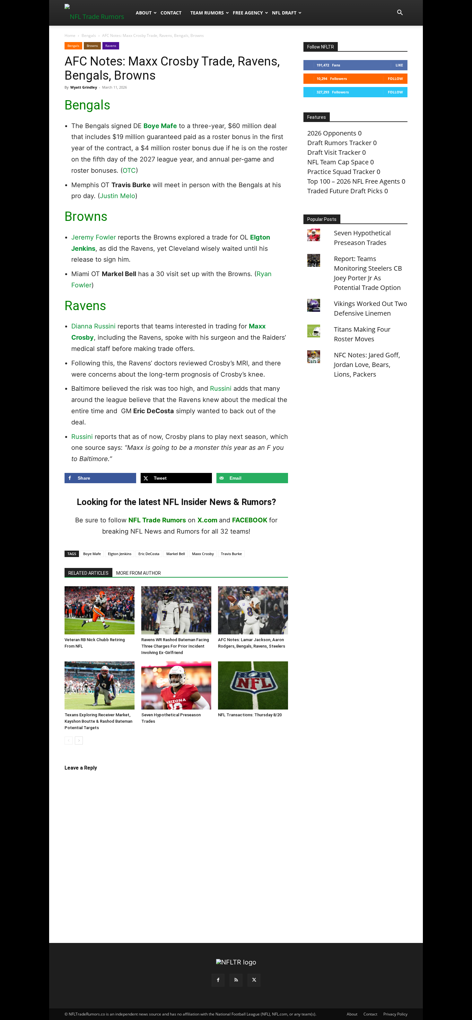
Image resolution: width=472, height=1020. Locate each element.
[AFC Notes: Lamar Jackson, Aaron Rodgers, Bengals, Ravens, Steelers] (253, 610)
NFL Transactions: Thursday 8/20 (250, 714)
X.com (207, 520)
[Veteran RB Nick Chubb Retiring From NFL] (100, 610)
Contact (171, 13)
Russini (221, 388)
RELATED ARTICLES (88, 573)
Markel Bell (175, 553)
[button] (399, 12)
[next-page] (79, 741)
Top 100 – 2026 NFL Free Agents (353, 181)
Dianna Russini (93, 326)
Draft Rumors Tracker (339, 142)
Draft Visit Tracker (334, 152)
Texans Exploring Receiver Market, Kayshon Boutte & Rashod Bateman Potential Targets (98, 721)
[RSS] (236, 980)
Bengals (89, 35)
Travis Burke (231, 553)
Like (399, 65)
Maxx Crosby (203, 553)
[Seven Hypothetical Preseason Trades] (176, 685)
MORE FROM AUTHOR (138, 573)
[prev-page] (69, 741)
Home (70, 35)
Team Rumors (207, 13)
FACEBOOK (249, 520)
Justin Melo (117, 196)
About (144, 13)
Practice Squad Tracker (341, 171)
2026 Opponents (331, 133)
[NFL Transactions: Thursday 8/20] (253, 685)
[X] (254, 980)
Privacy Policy (395, 1014)
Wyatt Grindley (83, 87)
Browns (92, 45)
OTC (129, 170)
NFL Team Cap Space (338, 162)
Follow (395, 78)
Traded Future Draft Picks (345, 191)
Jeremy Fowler (93, 237)
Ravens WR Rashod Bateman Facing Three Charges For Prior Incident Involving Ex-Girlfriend (175, 646)
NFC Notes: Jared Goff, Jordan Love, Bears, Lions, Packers (367, 365)
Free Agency (248, 13)
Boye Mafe (160, 126)
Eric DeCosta (148, 553)
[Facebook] (218, 980)
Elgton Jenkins (119, 553)
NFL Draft (284, 13)
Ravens (110, 45)
